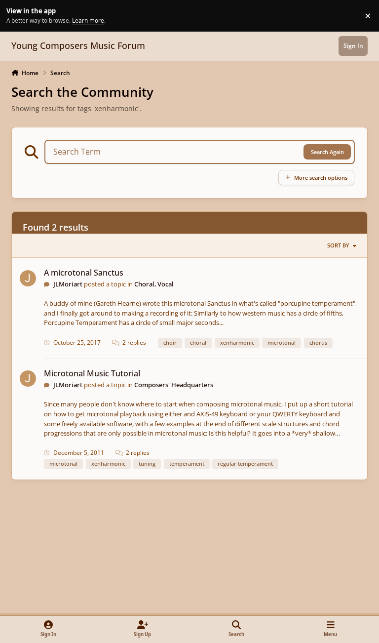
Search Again (327, 152)
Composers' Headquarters (173, 384)
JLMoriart (67, 284)
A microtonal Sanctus (83, 272)
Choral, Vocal (154, 284)
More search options (320, 177)
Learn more (17, 15)
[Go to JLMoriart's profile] (28, 278)
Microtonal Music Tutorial (92, 373)
